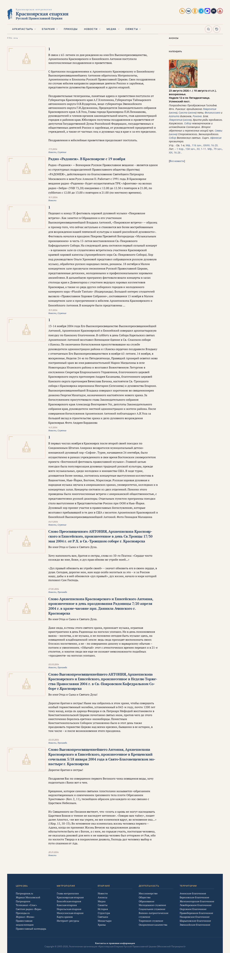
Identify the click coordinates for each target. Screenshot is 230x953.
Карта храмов (65, 916)
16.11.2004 (52, 197)
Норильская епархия (69, 909)
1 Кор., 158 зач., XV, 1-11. (192, 149)
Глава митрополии (68, 893)
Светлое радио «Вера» (29, 909)
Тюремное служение (151, 920)
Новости (91, 29)
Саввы (218, 130)
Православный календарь (31, 928)
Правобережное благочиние (196, 913)
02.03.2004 (53, 664)
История (103, 909)
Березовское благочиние (194, 897)
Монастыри (105, 920)
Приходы (71, 29)
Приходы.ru (23, 913)
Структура (104, 913)
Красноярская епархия (70, 897)
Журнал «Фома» (25, 916)
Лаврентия (209, 109)
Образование (146, 901)
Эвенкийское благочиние (195, 924)
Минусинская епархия (70, 913)
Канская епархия (67, 905)
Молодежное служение (152, 905)
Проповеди (62, 592)
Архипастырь (22, 29)
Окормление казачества (153, 924)
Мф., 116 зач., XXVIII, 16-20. (202, 145)
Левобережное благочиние (195, 905)
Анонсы (102, 897)
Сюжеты (131, 29)
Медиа (111, 29)
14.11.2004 (52, 427)
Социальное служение (152, 909)
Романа (197, 116)
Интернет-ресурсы (68, 920)
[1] (26, 59)
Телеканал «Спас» (26, 905)
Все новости (177, 161)
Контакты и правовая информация (115, 943)
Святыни (103, 916)
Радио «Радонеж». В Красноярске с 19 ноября (86, 159)
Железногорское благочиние (197, 901)
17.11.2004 (52, 149)
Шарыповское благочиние (195, 920)
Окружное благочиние (193, 909)
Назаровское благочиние (195, 916)
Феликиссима (212, 112)
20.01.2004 (53, 852)
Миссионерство (148, 893)
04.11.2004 (53, 521)
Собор (187, 123)
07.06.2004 (53, 589)
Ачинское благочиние (193, 893)
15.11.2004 (52, 310)
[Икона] (183, 87)
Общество (145, 897)
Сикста (183, 112)
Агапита (174, 116)
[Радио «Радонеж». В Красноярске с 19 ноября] (26, 168)
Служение (62, 152)
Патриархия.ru (24, 893)
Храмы (102, 924)
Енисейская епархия (69, 901)
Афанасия (215, 137)
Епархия (48, 29)
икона (173, 112)
